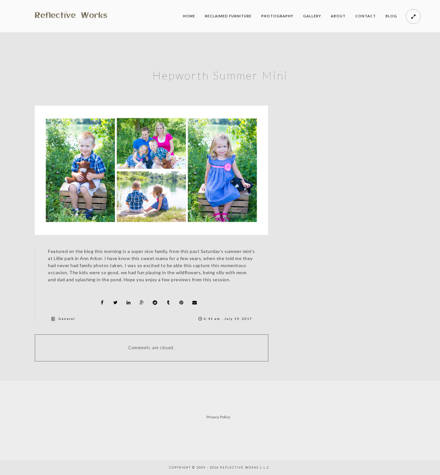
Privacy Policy (218, 416)
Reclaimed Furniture (228, 16)
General (67, 319)
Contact (365, 16)
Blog (391, 16)
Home (189, 16)
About (338, 16)
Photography (277, 16)
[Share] (102, 302)
